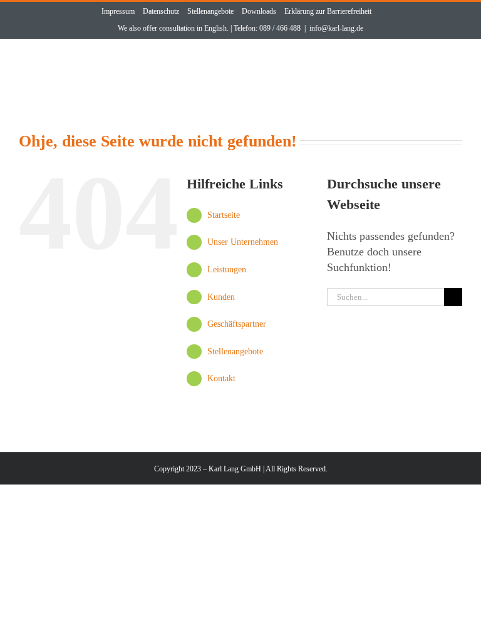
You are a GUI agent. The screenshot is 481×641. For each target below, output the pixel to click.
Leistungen (226, 269)
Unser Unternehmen (242, 242)
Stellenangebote (235, 351)
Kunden (221, 297)
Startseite (223, 215)
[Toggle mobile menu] (453, 62)
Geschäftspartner (236, 324)
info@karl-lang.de (336, 28)
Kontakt (221, 378)
